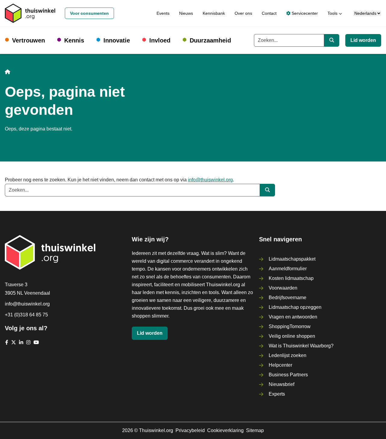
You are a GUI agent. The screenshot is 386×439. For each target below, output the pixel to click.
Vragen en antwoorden (293, 316)
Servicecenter (304, 13)
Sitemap (255, 430)
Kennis (74, 40)
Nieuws (186, 13)
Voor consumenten (89, 13)
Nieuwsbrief (281, 384)
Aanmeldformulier (288, 268)
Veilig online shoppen (292, 336)
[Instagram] (28, 342)
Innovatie (116, 40)
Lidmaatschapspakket (292, 259)
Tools (332, 13)
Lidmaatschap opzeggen (295, 307)
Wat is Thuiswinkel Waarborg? (301, 345)
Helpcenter (280, 365)
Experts (277, 394)
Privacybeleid (190, 430)
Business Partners (288, 374)
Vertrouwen (28, 40)
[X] (13, 342)
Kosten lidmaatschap (291, 278)
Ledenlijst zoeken (287, 355)
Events (163, 13)
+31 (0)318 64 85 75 (26, 314)
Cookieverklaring (225, 430)
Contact (269, 13)
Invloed (159, 40)
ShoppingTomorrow (290, 326)
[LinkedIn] (21, 342)
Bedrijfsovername (287, 297)
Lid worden (363, 40)
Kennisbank (214, 13)
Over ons (243, 13)
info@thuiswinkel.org (210, 179)
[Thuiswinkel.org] (30, 13)
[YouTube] (36, 342)
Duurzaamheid (210, 40)
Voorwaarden (283, 287)
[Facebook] (6, 342)
